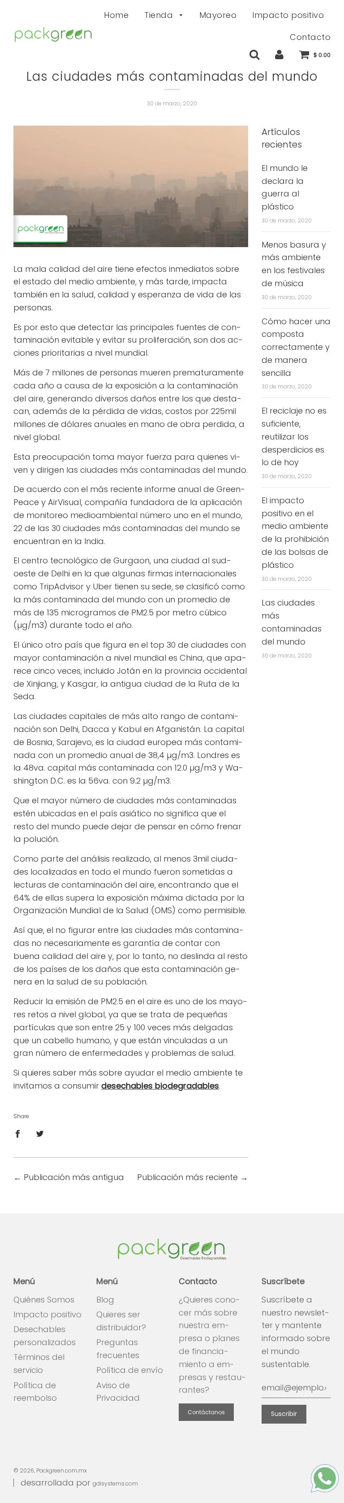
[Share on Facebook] (20, 1133)
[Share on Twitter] (40, 1133)
